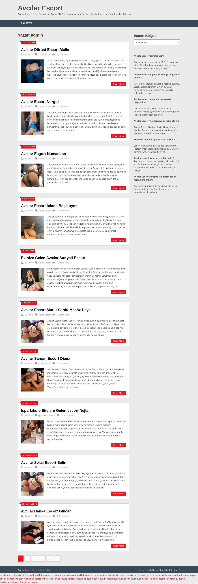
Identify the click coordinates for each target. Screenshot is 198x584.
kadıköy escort (157, 578)
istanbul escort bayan (65, 575)
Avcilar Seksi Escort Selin (43, 462)
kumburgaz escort (83, 578)
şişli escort (184, 575)
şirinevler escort (49, 578)
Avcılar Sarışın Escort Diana (45, 358)
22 (50, 558)
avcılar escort (7, 575)
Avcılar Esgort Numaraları (43, 154)
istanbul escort (119, 575)
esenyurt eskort (66, 578)
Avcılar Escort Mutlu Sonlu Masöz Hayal (56, 310)
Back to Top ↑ (172, 570)
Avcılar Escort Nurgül (40, 102)
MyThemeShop (156, 570)
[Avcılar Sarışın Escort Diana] (32, 379)
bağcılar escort (33, 578)
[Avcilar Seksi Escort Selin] (32, 484)
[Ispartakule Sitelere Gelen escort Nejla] (32, 432)
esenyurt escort (103, 575)
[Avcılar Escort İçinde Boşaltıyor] (32, 227)
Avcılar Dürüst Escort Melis (45, 50)
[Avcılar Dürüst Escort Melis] (32, 71)
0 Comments (63, 54)
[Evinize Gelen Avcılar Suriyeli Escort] (32, 279)
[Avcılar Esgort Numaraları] (32, 175)
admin (30, 54)
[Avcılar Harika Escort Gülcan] (32, 532)
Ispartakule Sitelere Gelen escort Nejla (54, 410)
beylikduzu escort (43, 575)
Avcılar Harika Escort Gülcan (46, 511)
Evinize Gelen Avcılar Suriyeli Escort (53, 258)
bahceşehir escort (16, 578)
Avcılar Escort (40, 8)
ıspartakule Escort (46, 415)
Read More (118, 84)
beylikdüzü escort (24, 575)
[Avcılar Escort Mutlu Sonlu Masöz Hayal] (32, 331)
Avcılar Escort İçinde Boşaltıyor (49, 206)
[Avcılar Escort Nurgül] (32, 123)
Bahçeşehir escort (29, 582)
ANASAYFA (26, 23)
